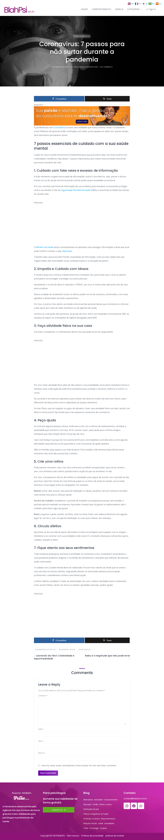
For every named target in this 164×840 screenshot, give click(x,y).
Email (41, 741)
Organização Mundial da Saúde (76, 190)
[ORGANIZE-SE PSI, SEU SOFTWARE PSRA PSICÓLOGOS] (82, 116)
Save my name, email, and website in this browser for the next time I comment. (78, 765)
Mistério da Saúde (44, 247)
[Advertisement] (82, 222)
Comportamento (82, 36)
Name (41, 729)
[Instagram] (127, 806)
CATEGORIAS (133, 9)
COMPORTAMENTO (101, 9)
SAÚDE (84, 9)
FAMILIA (119, 9)
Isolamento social (67, 649)
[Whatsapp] (141, 806)
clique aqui (67, 251)
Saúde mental (85, 649)
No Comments (106, 67)
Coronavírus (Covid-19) (45, 649)
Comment (43, 696)
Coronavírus (60, 127)
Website (41, 753)
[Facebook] (134, 806)
